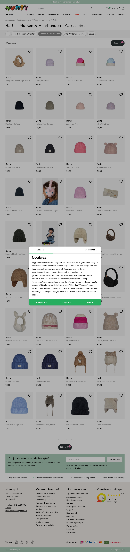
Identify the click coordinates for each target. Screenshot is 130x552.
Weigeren (66, 302)
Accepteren (41, 302)
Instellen (89, 302)
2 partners (67, 269)
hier (45, 288)
